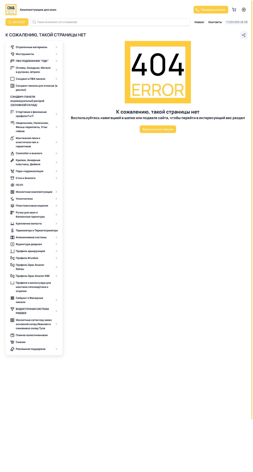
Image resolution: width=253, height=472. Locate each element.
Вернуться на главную (158, 129)
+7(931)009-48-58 (236, 22)
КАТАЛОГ (19, 22)
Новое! (199, 22)
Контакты (215, 22)
